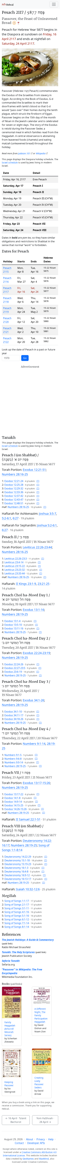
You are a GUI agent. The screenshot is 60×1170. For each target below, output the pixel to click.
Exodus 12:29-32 (13, 488)
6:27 (15, 518)
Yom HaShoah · (45, 1120)
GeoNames (28, 1158)
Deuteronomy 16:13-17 (17, 879)
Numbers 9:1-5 (13, 755)
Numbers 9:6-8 (13, 758)
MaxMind (44, 1158)
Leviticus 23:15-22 (14, 566)
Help (51, 1139)
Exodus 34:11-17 (13, 715)
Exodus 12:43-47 (13, 499)
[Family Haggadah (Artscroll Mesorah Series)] (11, 1002)
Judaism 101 (24, 153)
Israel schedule (10, 162)
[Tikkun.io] (38, 481)
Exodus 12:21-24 (13, 481)
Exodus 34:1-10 (13, 711)
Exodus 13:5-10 (13, 624)
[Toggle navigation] (54, 4)
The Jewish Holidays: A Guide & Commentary (28, 939)
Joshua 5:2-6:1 (47, 525)
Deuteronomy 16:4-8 (16, 871)
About (29, 1139)
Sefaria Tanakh (11, 960)
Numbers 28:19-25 (15, 614)
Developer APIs (36, 1143)
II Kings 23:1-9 (26, 584)
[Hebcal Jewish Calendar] (8, 4)
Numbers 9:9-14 (13, 762)
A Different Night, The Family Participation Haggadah (41, 1015)
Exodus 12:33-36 (13, 492)
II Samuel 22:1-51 (28, 819)
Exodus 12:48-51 (13, 503)
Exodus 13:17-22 (13, 794)
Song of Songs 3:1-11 (16, 908)
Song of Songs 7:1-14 (16, 923)
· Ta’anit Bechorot (15, 1120)
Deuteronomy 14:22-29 (17, 856)
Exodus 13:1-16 (33, 610)
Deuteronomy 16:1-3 (16, 867)
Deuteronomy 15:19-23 (17, 864)
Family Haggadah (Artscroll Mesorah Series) (9, 1029)
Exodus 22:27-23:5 (14, 668)
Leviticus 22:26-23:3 (15, 558)
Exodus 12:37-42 (13, 496)
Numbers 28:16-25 (15, 474)
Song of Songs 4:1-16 (16, 912)
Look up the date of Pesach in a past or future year (28, 351)
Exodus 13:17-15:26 (36, 783)
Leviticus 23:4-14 (13, 562)
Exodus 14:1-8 (12, 798)
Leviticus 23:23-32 (14, 569)
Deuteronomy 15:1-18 (17, 860)
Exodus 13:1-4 (12, 621)
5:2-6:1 (6, 518)
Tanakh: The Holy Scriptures (18, 952)
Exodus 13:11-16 (13, 628)
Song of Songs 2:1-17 (16, 904)
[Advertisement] (30, 400)
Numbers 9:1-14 (34, 744)
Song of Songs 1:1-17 (16, 901)
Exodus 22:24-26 (13, 664)
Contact (19, 1143)
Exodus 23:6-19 (13, 671)
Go (25, 358)
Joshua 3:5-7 (47, 513)
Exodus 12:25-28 (13, 484)
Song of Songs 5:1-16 (16, 915)
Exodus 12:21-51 (34, 470)
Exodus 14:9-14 (13, 801)
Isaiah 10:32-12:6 (28, 889)
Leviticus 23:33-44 (14, 573)
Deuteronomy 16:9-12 (17, 875)
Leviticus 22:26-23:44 (37, 547)
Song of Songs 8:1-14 (16, 926)
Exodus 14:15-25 (13, 805)
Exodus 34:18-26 (13, 719)
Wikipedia (40, 153)
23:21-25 (43, 584)
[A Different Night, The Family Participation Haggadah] (41, 996)
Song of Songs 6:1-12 (16, 919)
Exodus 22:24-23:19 (36, 653)
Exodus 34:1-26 (33, 700)
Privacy (40, 1139)
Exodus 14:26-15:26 (15, 809)
